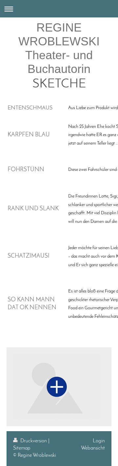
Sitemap (21, 448)
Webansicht (93, 448)
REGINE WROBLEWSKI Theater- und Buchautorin (59, 48)
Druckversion (33, 441)
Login (99, 441)
